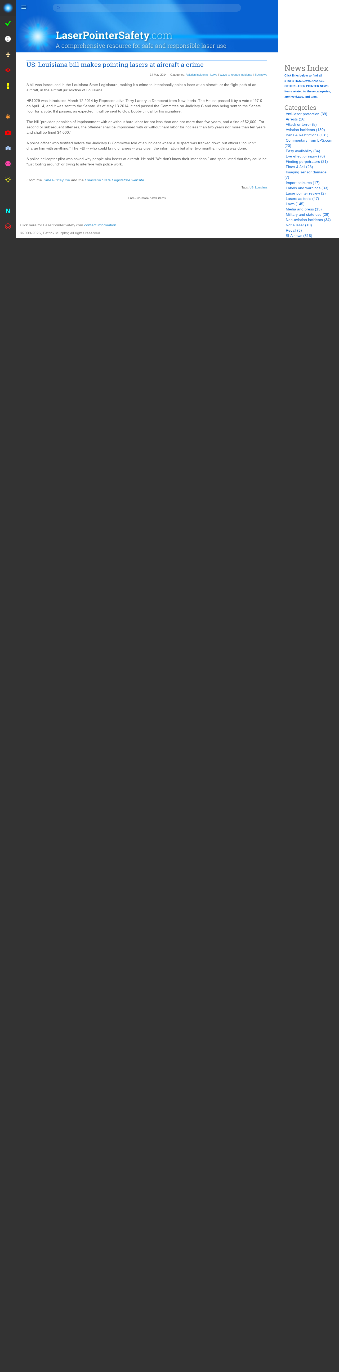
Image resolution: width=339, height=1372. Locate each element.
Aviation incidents (197, 74)
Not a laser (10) (299, 225)
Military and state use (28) (307, 214)
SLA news (261, 74)
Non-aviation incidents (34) (308, 220)
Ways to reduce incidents (236, 74)
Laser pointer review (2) (306, 193)
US (251, 187)
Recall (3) (294, 230)
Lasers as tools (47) (302, 198)
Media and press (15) (304, 209)
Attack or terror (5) (301, 124)
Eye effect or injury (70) (305, 156)
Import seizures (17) (303, 183)
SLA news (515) (299, 235)
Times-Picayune (56, 180)
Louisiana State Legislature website (114, 180)
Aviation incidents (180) (305, 130)
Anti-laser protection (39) (306, 114)
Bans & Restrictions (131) (307, 135)
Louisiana (261, 187)
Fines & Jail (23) (299, 167)
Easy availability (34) (303, 151)
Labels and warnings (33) (307, 188)
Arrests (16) (296, 119)
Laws (213, 74)
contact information (100, 225)
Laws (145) (295, 204)
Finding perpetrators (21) (307, 161)
